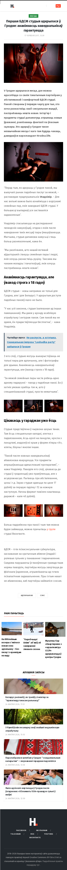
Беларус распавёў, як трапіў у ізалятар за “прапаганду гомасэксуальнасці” (26, 699)
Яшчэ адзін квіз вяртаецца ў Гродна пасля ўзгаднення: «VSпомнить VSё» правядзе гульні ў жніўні (30, 791)
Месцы (33, 16)
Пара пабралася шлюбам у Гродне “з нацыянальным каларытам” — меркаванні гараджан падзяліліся (32, 759)
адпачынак (27, 595)
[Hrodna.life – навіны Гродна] (12, 6)
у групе (51, 529)
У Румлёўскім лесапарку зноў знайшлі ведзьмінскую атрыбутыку (32, 729)
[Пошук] (49, 6)
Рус (58, 6)
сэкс (42, 595)
